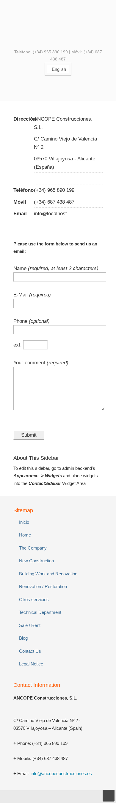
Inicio (24, 522)
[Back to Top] (109, 796)
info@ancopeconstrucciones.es (61, 773)
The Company (33, 547)
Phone (21, 321)
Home (25, 534)
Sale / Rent (29, 625)
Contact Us (30, 651)
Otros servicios (34, 599)
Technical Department (40, 612)
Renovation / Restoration (43, 586)
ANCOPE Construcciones (58, 24)
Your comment (30, 362)
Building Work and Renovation (48, 573)
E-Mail (21, 294)
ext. (18, 344)
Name (20, 268)
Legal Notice (31, 663)
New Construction (36, 560)
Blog (23, 638)
